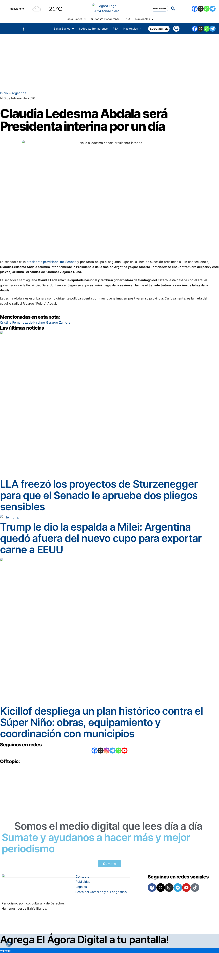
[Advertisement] (109, 60)
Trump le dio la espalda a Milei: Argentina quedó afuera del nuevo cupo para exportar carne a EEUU (101, 538)
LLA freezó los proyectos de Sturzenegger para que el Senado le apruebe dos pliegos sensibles (99, 495)
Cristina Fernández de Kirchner (23, 322)
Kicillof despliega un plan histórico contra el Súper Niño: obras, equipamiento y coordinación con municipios (101, 722)
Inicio (4, 93)
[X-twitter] (160, 887)
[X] (201, 9)
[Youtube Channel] (124, 751)
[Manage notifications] (9, 944)
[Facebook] (195, 9)
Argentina (19, 93)
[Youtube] (186, 887)
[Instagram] (107, 751)
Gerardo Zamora (58, 322)
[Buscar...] (173, 9)
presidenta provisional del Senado (51, 262)
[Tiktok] (195, 887)
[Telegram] (213, 9)
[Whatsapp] (207, 9)
